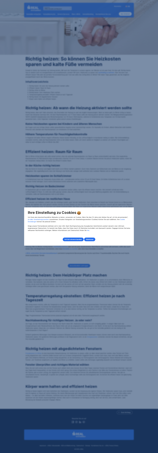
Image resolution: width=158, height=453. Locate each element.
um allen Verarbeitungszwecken (38, 219)
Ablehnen (89, 239)
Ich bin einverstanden (73, 239)
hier (88, 230)
